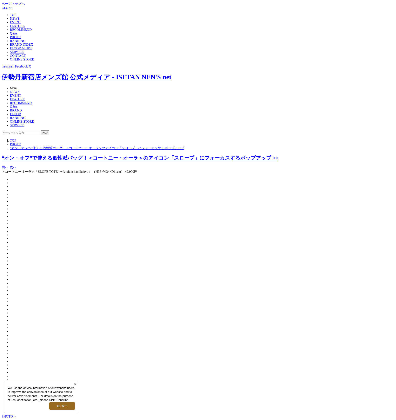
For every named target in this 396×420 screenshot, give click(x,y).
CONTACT (18, 55)
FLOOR (15, 114)
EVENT (15, 22)
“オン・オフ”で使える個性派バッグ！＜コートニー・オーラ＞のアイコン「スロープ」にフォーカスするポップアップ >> (140, 158)
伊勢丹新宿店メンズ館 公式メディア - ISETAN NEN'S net (86, 77)
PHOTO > (9, 416)
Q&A (13, 33)
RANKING (18, 41)
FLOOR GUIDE (21, 48)
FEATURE (17, 26)
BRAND (16, 110)
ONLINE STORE (22, 59)
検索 (45, 132)
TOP (13, 15)
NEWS (14, 18)
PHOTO (15, 37)
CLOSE (7, 7)
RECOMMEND (21, 29)
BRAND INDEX (21, 44)
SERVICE (17, 52)
